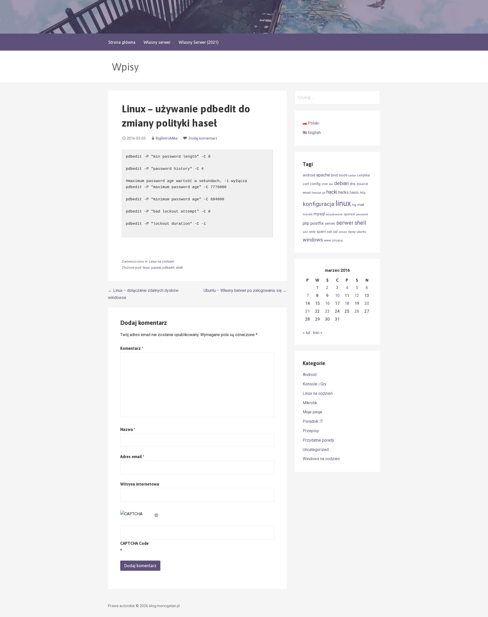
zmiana (337, 240)
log (354, 205)
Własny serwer (157, 42)
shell (179, 267)
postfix (317, 223)
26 (357, 311)
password (362, 214)
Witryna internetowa (139, 484)
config (315, 184)
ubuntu (361, 232)
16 (327, 303)
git (323, 192)
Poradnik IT (313, 421)
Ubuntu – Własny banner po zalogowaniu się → (245, 290)
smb (312, 232)
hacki (331, 192)
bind (334, 175)
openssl (349, 214)
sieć (305, 232)
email (307, 192)
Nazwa (127, 429)
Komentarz (131, 348)
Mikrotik (310, 402)
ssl (335, 232)
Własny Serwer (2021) (199, 42)
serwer (345, 223)
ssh (329, 232)
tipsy (352, 232)
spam (321, 232)
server (330, 223)
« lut (306, 332)
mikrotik (308, 214)
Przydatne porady (318, 440)
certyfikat (363, 175)
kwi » (317, 332)
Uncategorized (316, 449)
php (306, 223)
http (362, 192)
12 (357, 295)
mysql (319, 214)
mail (360, 204)
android (309, 175)
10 (337, 295)
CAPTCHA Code (134, 543)
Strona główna (121, 42)
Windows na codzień (321, 458)
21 (307, 311)
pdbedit (168, 267)
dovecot (362, 184)
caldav (352, 175)
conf (306, 184)
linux (146, 267)
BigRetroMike (167, 138)
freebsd (316, 192)
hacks (343, 192)
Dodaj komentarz (203, 138)
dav (331, 184)
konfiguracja (318, 204)
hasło (354, 192)
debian (341, 183)
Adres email (132, 456)
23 (327, 311)
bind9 (343, 175)
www (327, 240)
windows (313, 240)
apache (323, 174)
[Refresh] (156, 513)
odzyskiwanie (334, 214)
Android (309, 374)
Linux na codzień (161, 261)
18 (347, 303)
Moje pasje (312, 412)
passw (156, 267)
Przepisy (311, 430)
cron (325, 184)
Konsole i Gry (314, 384)
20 (366, 303)
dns (353, 184)
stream (343, 232)
